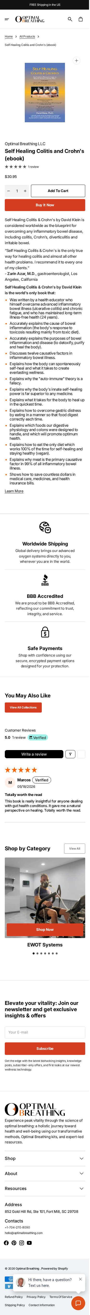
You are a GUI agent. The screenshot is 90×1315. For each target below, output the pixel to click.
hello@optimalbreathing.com (24, 1234)
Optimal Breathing (28, 1270)
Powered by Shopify (54, 1270)
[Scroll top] (80, 1309)
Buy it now (43, 201)
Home (9, 36)
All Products (27, 36)
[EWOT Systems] (43, 906)
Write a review (32, 754)
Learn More (14, 491)
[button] (10, 19)
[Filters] (67, 755)
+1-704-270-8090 (17, 1229)
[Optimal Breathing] (29, 19)
